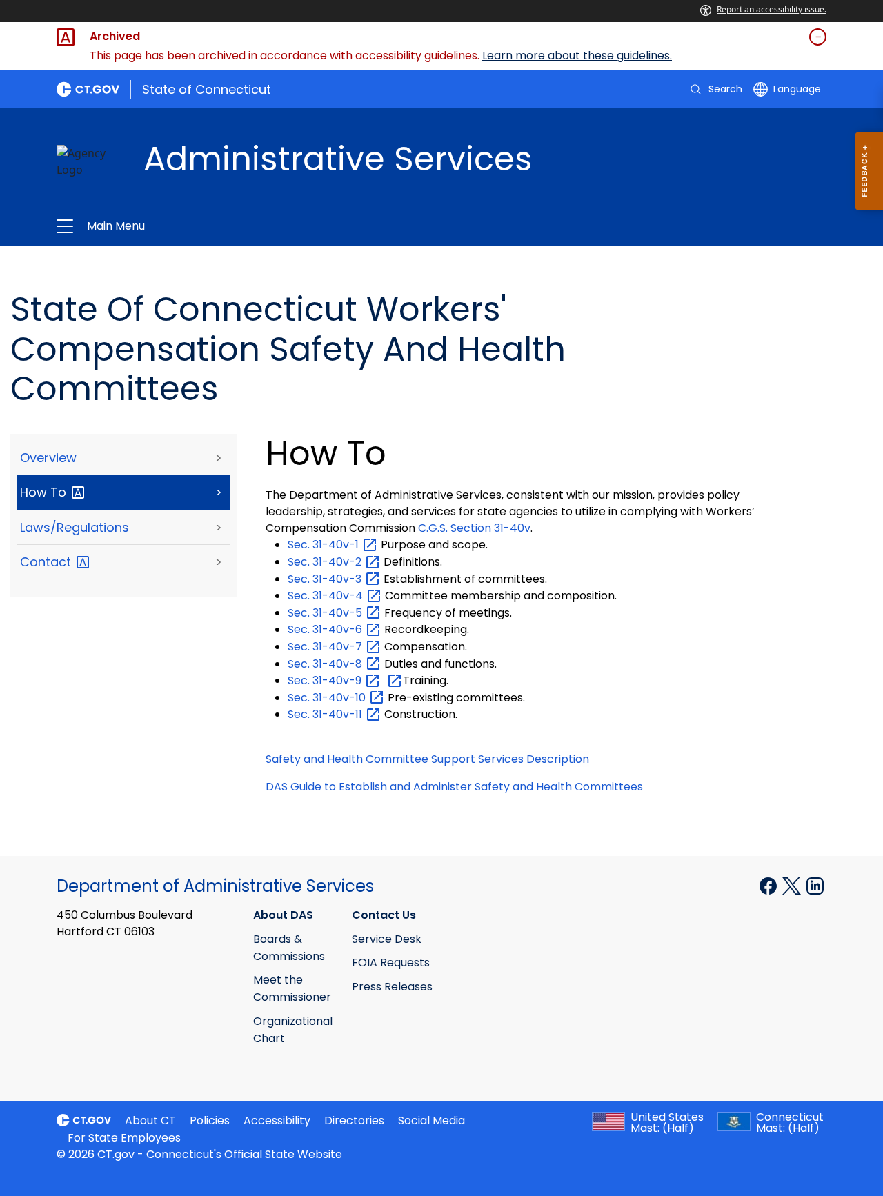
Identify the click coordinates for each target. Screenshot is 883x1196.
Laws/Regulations (74, 527)
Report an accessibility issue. (771, 9)
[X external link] (793, 885)
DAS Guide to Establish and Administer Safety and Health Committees (454, 787)
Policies (210, 1120)
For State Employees (124, 1138)
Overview (48, 457)
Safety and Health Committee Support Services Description (427, 759)
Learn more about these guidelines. (577, 55)
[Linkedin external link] (815, 885)
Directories (354, 1120)
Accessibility (277, 1120)
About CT (150, 1120)
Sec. (324, 544)
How (45, 492)
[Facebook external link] (770, 885)
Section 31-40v (474, 528)
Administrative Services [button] (277, 226)
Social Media (431, 1120)
